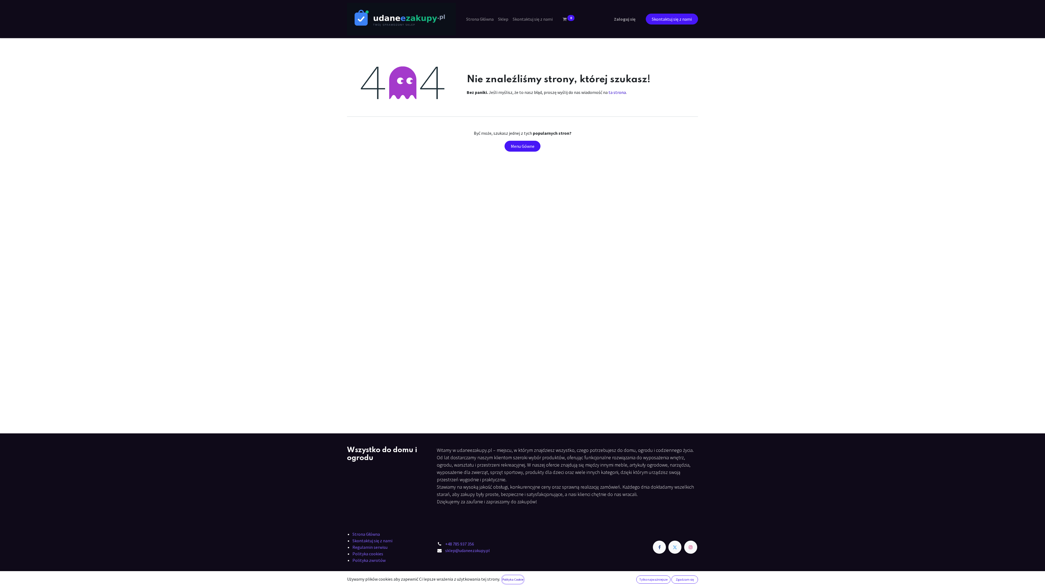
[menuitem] (480, 19)
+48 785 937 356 (459, 544)
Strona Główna (366, 534)
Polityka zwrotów (369, 560)
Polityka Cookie (512, 579)
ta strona (617, 92)
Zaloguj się (624, 19)
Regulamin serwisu (370, 547)
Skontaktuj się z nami (672, 19)
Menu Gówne (522, 146)
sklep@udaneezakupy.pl (467, 550)
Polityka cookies (367, 553)
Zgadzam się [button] (685, 579)
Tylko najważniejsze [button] (653, 579)
